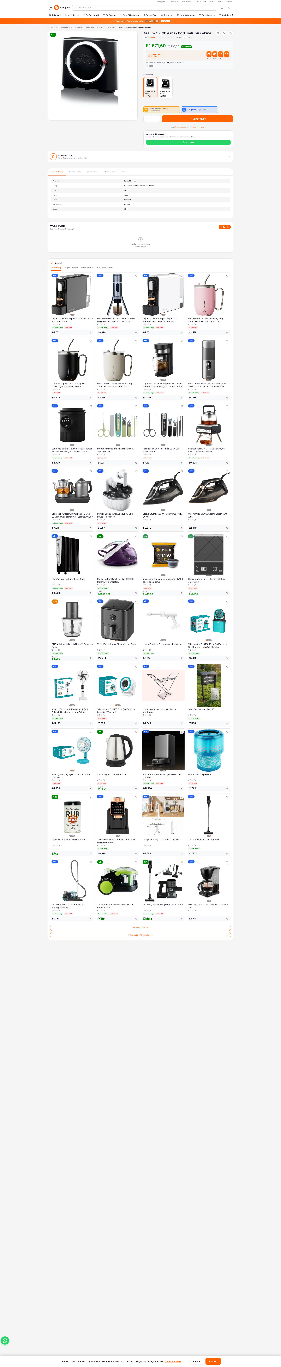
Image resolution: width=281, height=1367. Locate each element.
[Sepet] (222, 7)
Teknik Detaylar (57, 172)
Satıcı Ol (229, 2)
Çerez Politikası (173, 1361)
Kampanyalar (173, 2)
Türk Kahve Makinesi (108, 27)
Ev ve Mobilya (208, 15)
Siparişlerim (161, 2)
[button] (5, 1340)
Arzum (152, 37)
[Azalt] (147, 118)
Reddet (197, 1361)
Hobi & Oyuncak (187, 15)
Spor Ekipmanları (131, 15)
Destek (123, 172)
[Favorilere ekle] (217, 33)
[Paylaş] (230, 33)
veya (188, 127)
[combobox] (146, 7)
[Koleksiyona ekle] (224, 33)
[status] (140, 21)
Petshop (168, 15)
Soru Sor (226, 227)
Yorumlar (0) (92, 172)
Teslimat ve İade (109, 172)
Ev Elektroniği (92, 15)
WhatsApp (190, 142)
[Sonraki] (233, 15)
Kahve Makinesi (92, 27)
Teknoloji (56, 15)
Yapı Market (73, 15)
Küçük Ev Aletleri (77, 27)
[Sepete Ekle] (90, 332)
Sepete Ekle (199, 118)
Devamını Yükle (139, 928)
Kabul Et (213, 1361)
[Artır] (157, 118)
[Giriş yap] (229, 7)
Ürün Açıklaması (75, 172)
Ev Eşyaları (111, 15)
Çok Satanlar (186, 2)
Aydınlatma (227, 15)
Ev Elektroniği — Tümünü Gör (139, 935)
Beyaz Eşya (151, 15)
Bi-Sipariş (51, 27)
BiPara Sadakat (200, 2)
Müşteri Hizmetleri (216, 2)
